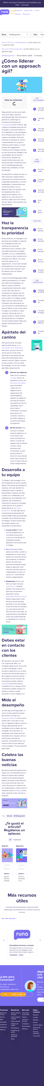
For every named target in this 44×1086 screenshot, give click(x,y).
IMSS (1, 1019)
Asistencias (3, 1027)
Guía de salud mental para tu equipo (40, 201)
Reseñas (35, 1020)
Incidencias (3, 1025)
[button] (4, 940)
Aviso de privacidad (36, 1032)
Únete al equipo (37, 1025)
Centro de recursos (25, 1020)
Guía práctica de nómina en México (41, 212)
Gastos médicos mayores (16, 1018)
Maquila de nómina (3, 1013)
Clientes (35, 1017)
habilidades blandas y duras (16, 596)
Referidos (25, 1029)
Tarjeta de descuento (14, 1035)
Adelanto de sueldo (14, 1024)
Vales (12, 1039)
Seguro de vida (15, 1021)
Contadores (25, 1024)
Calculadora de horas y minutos (21, 945)
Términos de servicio (36, 1028)
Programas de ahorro (15, 1031)
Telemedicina (15, 1028)
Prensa (35, 1022)
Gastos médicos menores (16, 1013)
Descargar (25, 5)
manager (13, 378)
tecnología (6, 125)
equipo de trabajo (19, 383)
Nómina (2, 1017)
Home (4, 42)
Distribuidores (26, 1026)
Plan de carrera (12, 549)
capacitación (10, 586)
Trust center (36, 1036)
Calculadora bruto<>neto (25, 1013)
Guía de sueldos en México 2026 (41, 170)
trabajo (18, 790)
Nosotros (35, 1015)
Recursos (10, 42)
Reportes (2, 1030)
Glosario (24, 1017)
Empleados (3, 1022)
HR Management (14, 35)
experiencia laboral (9, 718)
